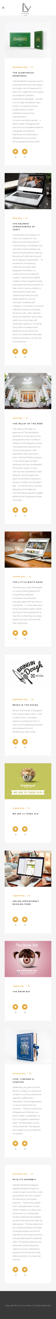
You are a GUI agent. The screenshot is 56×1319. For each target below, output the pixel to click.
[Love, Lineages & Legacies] (28, 1046)
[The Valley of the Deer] (28, 391)
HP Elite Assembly (24, 1180)
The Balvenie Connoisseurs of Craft (24, 227)
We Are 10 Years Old (26, 814)
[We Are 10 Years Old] (28, 781)
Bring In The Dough (25, 705)
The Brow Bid (21, 992)
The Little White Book (28, 582)
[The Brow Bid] (28, 959)
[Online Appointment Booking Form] (28, 869)
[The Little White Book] (28, 549)
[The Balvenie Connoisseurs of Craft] (28, 191)
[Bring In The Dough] (28, 672)
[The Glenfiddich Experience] (28, 40)
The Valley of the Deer (28, 424)
